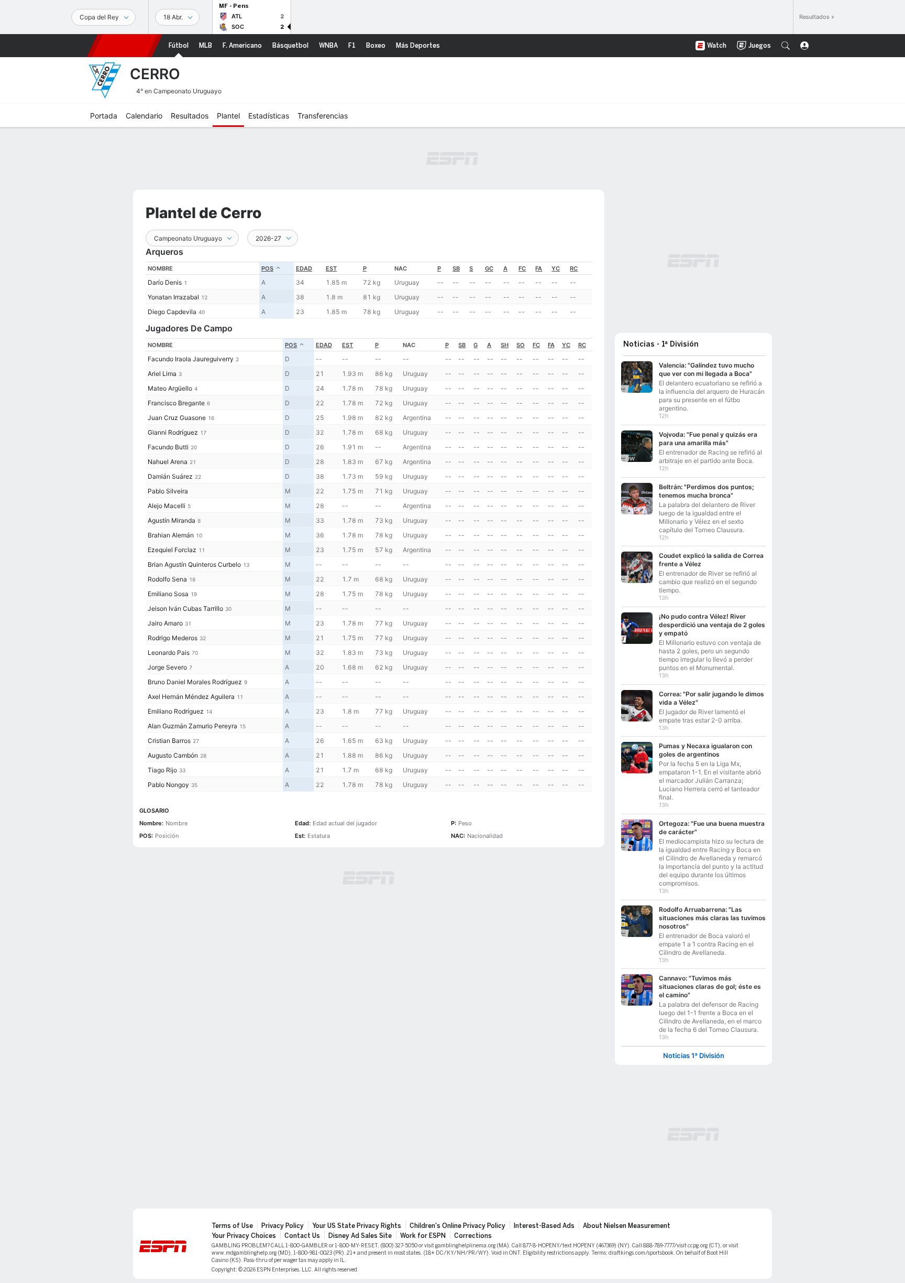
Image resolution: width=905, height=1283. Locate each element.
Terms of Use (232, 1226)
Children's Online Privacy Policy (457, 1226)
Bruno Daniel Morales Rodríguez (195, 682)
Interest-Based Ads (544, 1226)
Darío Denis (165, 282)
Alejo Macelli (166, 506)
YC (555, 268)
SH (505, 345)
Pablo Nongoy (168, 785)
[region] (369, 290)
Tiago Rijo (162, 770)
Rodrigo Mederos (172, 638)
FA (538, 268)
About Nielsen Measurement (626, 1226)
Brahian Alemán (171, 535)
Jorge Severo (167, 667)
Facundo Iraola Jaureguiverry (191, 359)
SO (520, 345)
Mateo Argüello (170, 388)
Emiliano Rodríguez (176, 711)
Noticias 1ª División (693, 1056)
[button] (785, 45)
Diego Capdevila (172, 312)
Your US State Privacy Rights (356, 1226)
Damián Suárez (170, 476)
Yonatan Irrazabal (173, 297)
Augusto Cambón (173, 755)
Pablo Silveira (168, 491)
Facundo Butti (168, 447)
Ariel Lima (162, 374)
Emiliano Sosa (168, 594)
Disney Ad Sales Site (360, 1235)
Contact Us (302, 1235)
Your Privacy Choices (244, 1235)
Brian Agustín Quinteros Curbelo (194, 564)
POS (267, 268)
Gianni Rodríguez (173, 432)
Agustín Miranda (171, 520)
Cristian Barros (169, 741)
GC (489, 268)
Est (331, 268)
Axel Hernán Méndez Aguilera (191, 696)
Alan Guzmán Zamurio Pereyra (192, 726)
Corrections (473, 1235)
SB (456, 268)
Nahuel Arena (167, 462)
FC (522, 268)
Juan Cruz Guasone (177, 418)
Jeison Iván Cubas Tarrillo (185, 608)
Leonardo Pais (169, 652)
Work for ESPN (423, 1235)
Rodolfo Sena (167, 579)
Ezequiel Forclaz (172, 550)
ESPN (125, 45)
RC (574, 268)
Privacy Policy (282, 1226)
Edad (304, 268)
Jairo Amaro (165, 623)
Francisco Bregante (176, 403)
